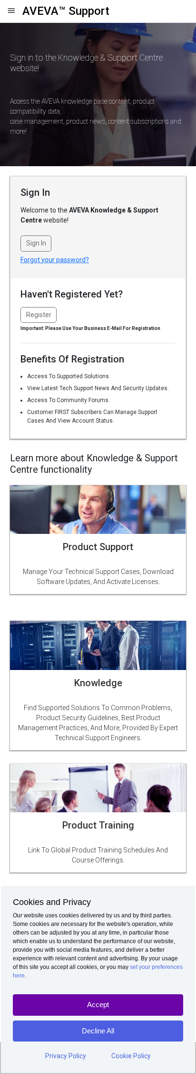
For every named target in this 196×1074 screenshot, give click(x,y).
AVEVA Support (65, 11)
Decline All (98, 1031)
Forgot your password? (54, 260)
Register (38, 315)
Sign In (36, 243)
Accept (98, 1004)
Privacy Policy (65, 1056)
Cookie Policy (131, 1056)
